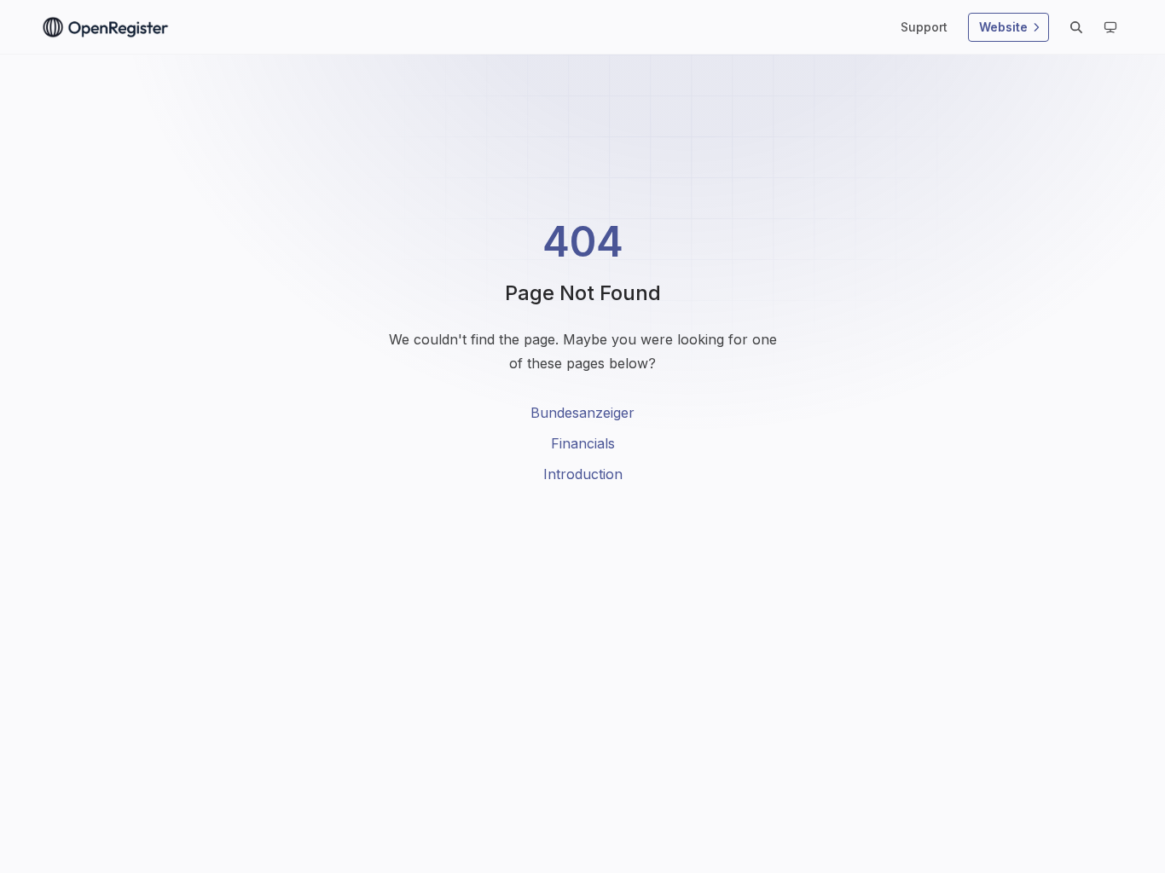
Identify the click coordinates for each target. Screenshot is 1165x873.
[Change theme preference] (1110, 27)
